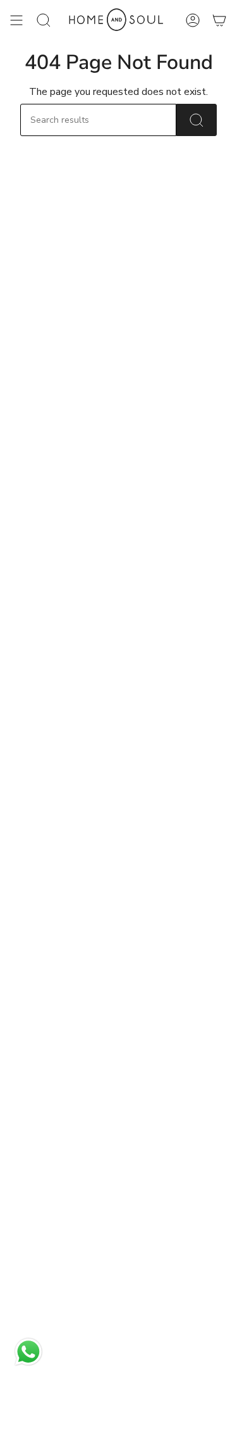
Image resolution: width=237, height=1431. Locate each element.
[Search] (196, 120)
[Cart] (219, 20)
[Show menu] (16, 20)
